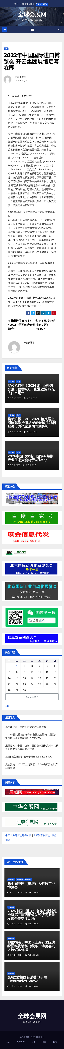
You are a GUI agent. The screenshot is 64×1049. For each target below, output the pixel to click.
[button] (59, 29)
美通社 (23, 76)
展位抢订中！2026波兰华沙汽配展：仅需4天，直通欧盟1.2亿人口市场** (31, 389)
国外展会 (11, 382)
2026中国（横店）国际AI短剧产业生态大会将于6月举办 (30, 458)
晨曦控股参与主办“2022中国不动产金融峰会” (21, 324)
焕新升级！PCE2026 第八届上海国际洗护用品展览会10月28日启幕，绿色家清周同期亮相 (32, 423)
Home (7, 1042)
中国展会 (11, 415)
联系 (55, 1042)
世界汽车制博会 (41, 835)
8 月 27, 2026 (16, 893)
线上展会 (28, 879)
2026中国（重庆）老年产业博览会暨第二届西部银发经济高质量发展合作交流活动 (32, 915)
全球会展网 (32, 14)
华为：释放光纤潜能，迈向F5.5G (45, 324)
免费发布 (21, 1042)
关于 (33, 1042)
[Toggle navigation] (32, 29)
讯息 (6, 49)
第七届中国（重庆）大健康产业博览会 (25, 726)
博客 (44, 1042)
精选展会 (20, 879)
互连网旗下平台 (38, 1037)
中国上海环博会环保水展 (18, 835)
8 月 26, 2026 (16, 955)
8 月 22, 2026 (16, 986)
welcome (31, 398)
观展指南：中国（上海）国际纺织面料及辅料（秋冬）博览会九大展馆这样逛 (31, 946)
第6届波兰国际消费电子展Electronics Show (28, 756)
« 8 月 (8, 706)
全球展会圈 (24, 1037)
